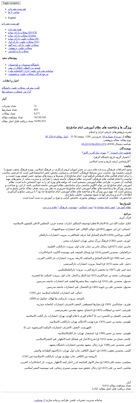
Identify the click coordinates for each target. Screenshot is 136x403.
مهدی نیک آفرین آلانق (94, 152)
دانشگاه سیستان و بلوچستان (23, 64)
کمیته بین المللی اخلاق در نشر (24, 67)
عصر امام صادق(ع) (104, 207)
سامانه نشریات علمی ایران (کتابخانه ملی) (30, 71)
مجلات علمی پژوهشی (20, 48)
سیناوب (38, 400)
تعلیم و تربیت (50, 207)
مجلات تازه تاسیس (18, 51)
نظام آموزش (124, 207)
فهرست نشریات (17, 9)
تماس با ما (13, 12)
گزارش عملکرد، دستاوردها (16, 91)
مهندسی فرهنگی (68, 207)
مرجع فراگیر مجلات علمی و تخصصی (28, 74)
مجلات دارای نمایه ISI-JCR (22, 32)
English (12, 17)
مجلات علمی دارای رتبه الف (23, 45)
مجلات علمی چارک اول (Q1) (23, 41)
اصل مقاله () (56, 136)
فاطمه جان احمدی (120, 152)
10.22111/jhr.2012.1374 (93, 144)
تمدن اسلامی (85, 207)
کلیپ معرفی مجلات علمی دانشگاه (21, 87)
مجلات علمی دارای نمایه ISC (23, 38)
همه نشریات (14, 29)
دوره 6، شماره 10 (111, 136)
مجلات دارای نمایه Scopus (22, 35)
